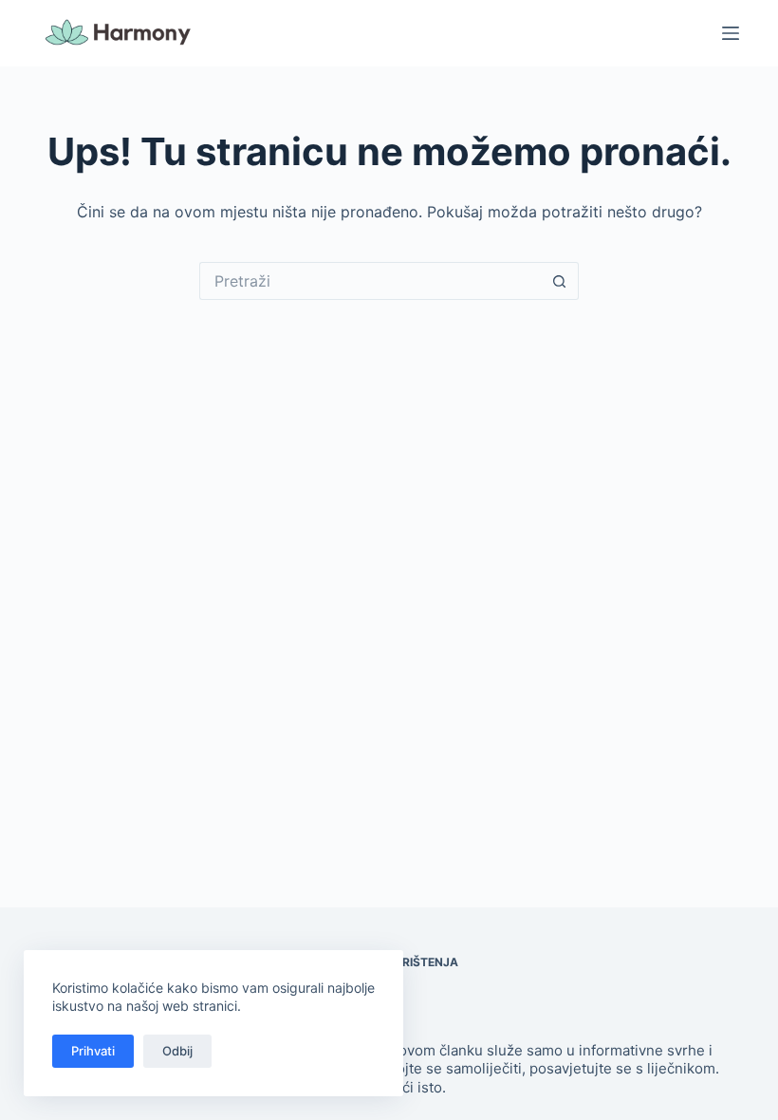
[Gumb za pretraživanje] (560, 281)
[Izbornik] (730, 33)
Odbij (177, 1050)
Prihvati (93, 1050)
